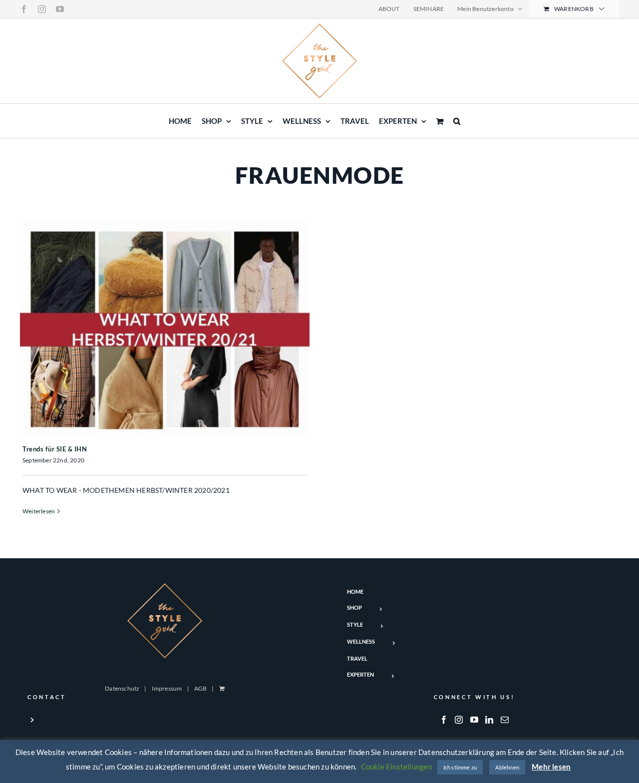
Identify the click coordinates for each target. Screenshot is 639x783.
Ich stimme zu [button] (460, 767)
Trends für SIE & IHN (54, 449)
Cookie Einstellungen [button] (396, 766)
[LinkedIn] (489, 720)
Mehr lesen (551, 766)
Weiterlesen (38, 511)
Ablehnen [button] (507, 767)
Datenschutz (122, 688)
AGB (200, 688)
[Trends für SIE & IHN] (165, 329)
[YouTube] (474, 720)
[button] (456, 121)
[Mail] (505, 720)
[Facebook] (444, 720)
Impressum (167, 688)
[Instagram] (459, 720)
